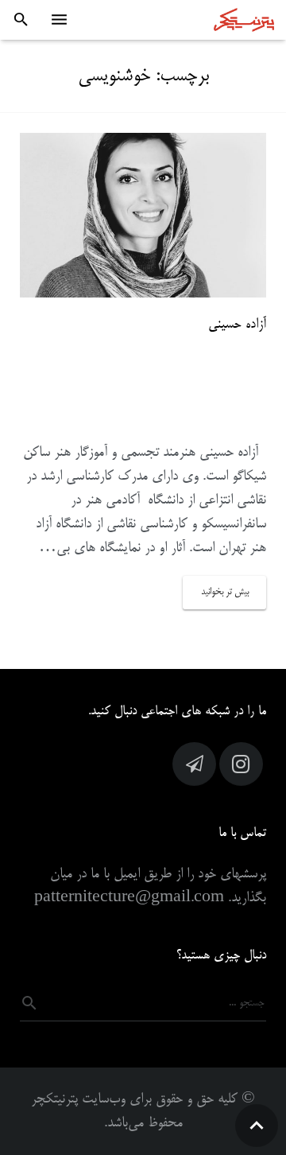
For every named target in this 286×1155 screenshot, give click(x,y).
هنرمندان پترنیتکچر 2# (192, 389)
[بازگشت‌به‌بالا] (256, 1125)
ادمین (89, 362)
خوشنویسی (223, 416)
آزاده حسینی (237, 325)
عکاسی (172, 416)
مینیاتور (130, 416)
